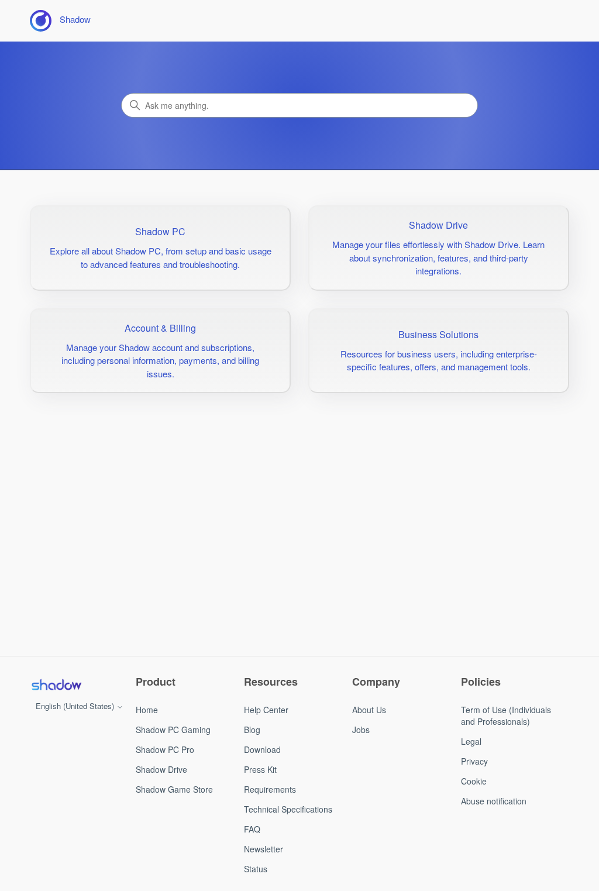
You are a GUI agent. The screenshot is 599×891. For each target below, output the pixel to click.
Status (255, 869)
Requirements (270, 789)
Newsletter (263, 849)
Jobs (361, 729)
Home (147, 709)
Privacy (474, 761)
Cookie (474, 781)
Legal (471, 741)
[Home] (56, 684)
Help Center (266, 709)
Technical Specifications (288, 809)
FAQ (252, 829)
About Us (369, 709)
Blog (252, 729)
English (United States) (76, 705)
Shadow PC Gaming (173, 729)
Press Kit (260, 769)
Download (262, 749)
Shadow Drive (161, 769)
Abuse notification (493, 801)
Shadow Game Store (174, 789)
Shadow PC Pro (165, 749)
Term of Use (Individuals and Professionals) (506, 715)
